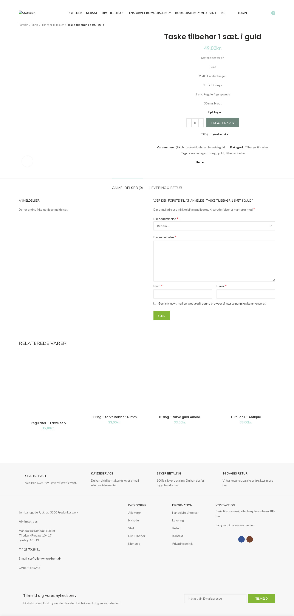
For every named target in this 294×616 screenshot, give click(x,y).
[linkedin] (222, 162)
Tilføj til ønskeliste (214, 134)
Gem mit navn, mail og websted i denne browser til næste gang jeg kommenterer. (212, 303)
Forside (23, 24)
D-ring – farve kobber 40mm (114, 417)
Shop (35, 24)
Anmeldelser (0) (127, 187)
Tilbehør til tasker (53, 24)
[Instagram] (236, 4)
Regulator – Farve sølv (48, 423)
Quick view (75, 380)
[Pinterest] (217, 162)
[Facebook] (231, 4)
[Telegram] (227, 162)
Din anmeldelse (164, 237)
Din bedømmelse (165, 218)
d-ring (212, 153)
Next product (273, 25)
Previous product (264, 25)
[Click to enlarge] (27, 161)
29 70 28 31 (32, 549)
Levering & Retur (165, 187)
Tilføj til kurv (223, 122)
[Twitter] (212, 162)
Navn (157, 286)
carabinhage (197, 153)
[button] (75, 370)
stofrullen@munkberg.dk (44, 558)
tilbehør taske (235, 153)
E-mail (222, 286)
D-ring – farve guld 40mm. (180, 417)
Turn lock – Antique (246, 417)
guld (221, 153)
